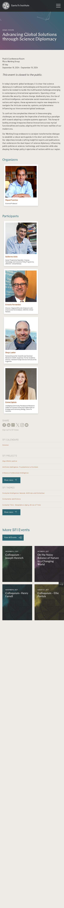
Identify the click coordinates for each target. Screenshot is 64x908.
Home (4, 30)
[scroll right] (61, 584)
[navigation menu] (58, 6)
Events (11, 30)
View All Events (10, 537)
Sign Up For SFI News (10, 430)
